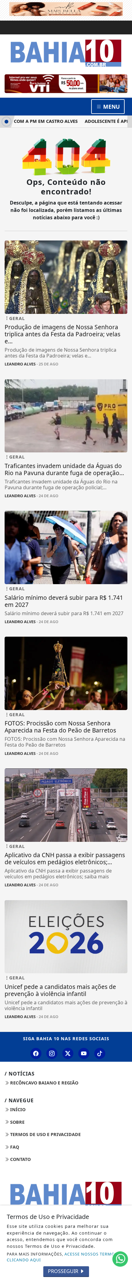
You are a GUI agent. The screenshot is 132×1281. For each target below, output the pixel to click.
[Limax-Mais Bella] (66, 8)
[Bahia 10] (66, 52)
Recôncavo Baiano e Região (43, 1083)
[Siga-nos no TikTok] (99, 1053)
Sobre (17, 1122)
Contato (20, 1159)
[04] (66, 83)
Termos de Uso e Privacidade (45, 1134)
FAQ (14, 1147)
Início (17, 1109)
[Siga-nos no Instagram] (51, 1053)
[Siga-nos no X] (67, 1053)
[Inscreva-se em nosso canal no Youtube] (83, 1053)
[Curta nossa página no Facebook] (35, 1053)
